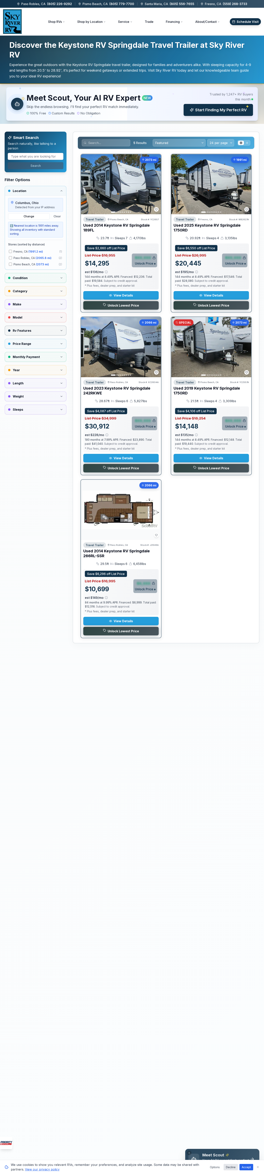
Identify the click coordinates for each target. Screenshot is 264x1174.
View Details (123, 295)
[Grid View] (241, 143)
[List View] (247, 143)
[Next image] (155, 184)
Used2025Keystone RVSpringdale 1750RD (207, 227)
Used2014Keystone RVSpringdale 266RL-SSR (116, 553)
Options (215, 1167)
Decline (231, 1167)
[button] (132, 104)
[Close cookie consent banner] (257, 1167)
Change (29, 216)
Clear (57, 216)
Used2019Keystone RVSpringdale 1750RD (207, 390)
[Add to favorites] (156, 209)
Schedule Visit (248, 22)
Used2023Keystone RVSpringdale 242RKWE (116, 390)
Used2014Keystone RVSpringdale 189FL (116, 227)
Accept (246, 1167)
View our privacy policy (42, 1169)
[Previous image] (86, 184)
